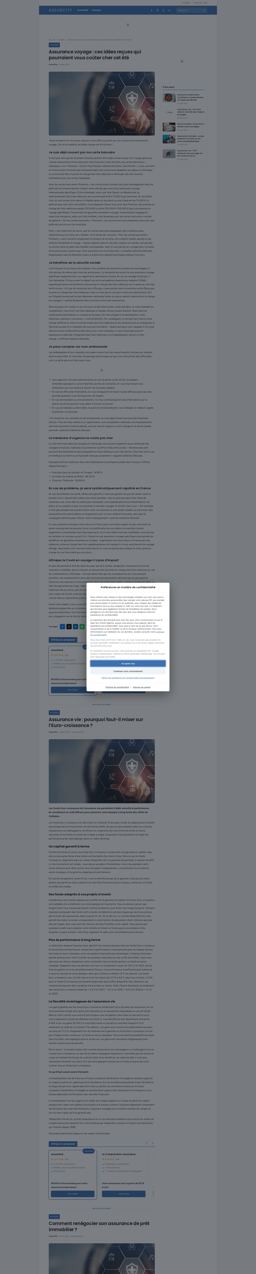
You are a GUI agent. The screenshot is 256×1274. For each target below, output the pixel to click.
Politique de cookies (142, 687)
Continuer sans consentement (128, 671)
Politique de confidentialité (117, 687)
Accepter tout (128, 663)
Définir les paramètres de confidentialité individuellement (128, 678)
